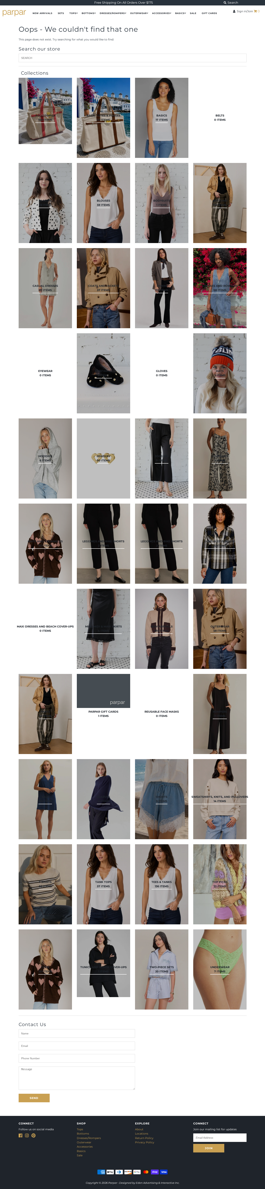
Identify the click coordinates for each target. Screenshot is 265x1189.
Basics (179, 13)
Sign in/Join (244, 11)
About (139, 1129)
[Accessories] (45, 111)
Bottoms (88, 13)
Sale (79, 1155)
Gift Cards (209, 13)
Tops (72, 13)
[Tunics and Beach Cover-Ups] (103, 963)
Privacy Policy (144, 1142)
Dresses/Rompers (112, 13)
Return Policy (144, 1138)
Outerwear (138, 13)
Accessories (161, 13)
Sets (61, 13)
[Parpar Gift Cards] (103, 691)
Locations (141, 1133)
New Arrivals (42, 13)
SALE (193, 13)
